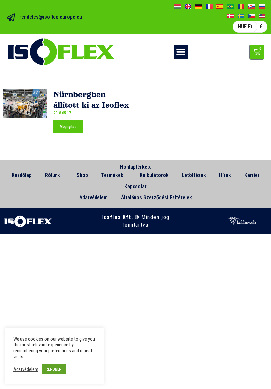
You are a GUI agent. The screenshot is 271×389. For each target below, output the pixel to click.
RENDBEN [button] (54, 369)
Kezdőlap (22, 175)
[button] (181, 52)
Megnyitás (68, 126)
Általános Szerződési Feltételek (156, 197)
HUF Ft (245, 26)
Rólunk (52, 175)
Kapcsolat (135, 186)
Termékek (112, 175)
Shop (82, 175)
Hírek (225, 175)
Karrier (252, 175)
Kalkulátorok (154, 175)
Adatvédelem (93, 197)
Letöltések (194, 175)
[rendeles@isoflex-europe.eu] (11, 17)
